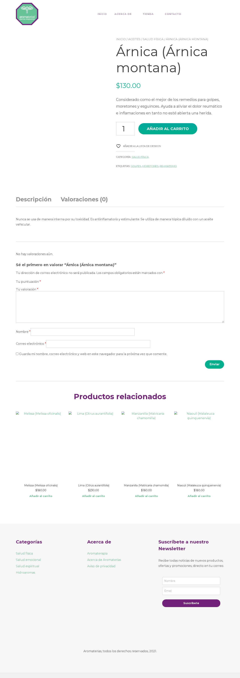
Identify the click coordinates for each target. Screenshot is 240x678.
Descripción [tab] (34, 199)
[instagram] (125, 635)
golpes (136, 165)
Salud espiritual (27, 566)
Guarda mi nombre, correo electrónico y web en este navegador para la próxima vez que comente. (93, 354)
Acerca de (123, 14)
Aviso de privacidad (101, 566)
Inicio (102, 14)
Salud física (153, 39)
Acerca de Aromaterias (104, 560)
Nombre (23, 331)
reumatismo (168, 165)
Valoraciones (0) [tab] (84, 199)
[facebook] (114, 635)
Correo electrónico (31, 343)
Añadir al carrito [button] (40, 496)
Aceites (134, 39)
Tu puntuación (28, 282)
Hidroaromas (25, 572)
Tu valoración (27, 289)
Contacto (173, 14)
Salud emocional (28, 560)
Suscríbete (191, 603)
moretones (150, 165)
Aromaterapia (97, 553)
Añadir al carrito (168, 129)
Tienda (148, 14)
